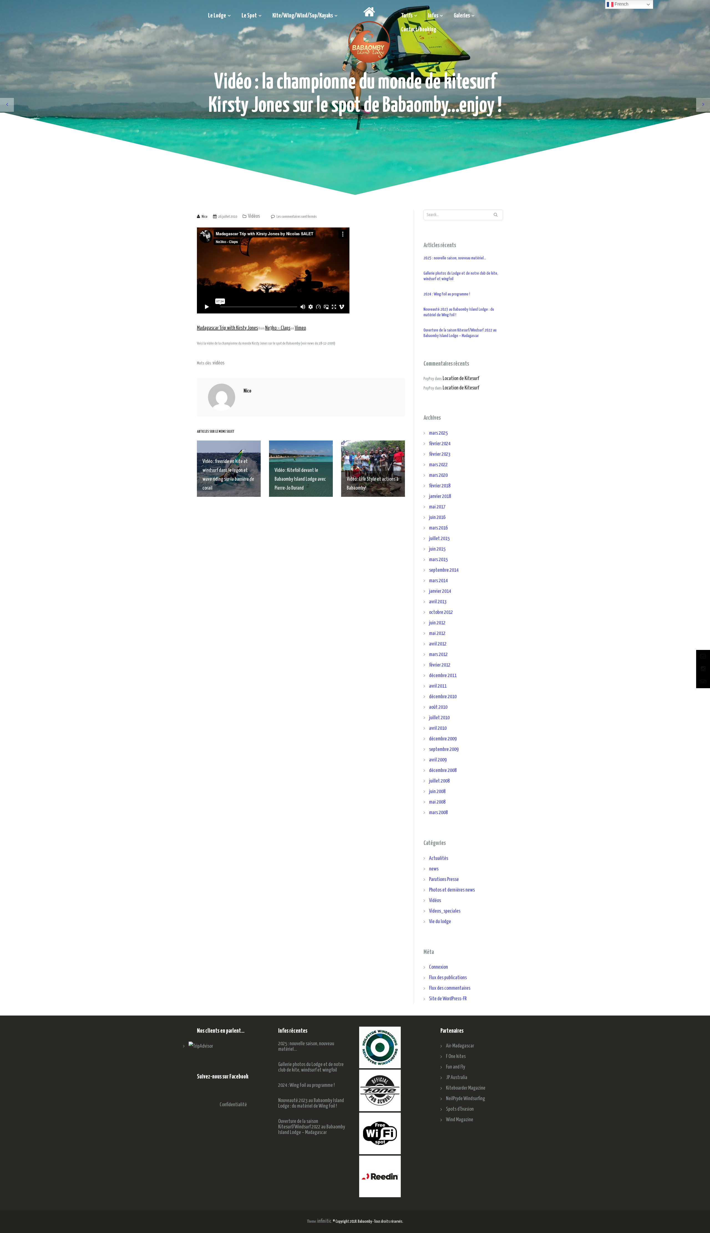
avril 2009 (438, 760)
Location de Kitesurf (461, 378)
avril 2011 (438, 686)
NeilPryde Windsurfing (465, 1098)
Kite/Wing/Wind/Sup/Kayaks (302, 16)
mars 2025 (438, 433)
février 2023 (439, 454)
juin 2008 (437, 791)
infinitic (324, 1221)
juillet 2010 (439, 717)
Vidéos (254, 216)
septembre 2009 (443, 749)
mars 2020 (438, 475)
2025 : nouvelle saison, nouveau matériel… (455, 258)
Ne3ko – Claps (277, 328)
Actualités (438, 858)
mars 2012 (438, 654)
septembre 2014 (443, 570)
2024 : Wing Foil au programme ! (447, 294)
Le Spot (249, 16)
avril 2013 (438, 601)
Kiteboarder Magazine (465, 1088)
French (620, 4)
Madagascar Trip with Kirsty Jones (227, 328)
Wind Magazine (459, 1119)
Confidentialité (233, 1104)
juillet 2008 (439, 781)
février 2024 (439, 443)
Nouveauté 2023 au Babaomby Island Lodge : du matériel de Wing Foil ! (459, 312)
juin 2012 (437, 623)
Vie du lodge (440, 921)
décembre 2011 (443, 675)
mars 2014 (438, 580)
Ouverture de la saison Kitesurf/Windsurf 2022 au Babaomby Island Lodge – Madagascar (460, 333)
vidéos (218, 363)
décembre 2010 (443, 696)
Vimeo (300, 328)
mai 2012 (437, 633)
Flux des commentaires (449, 988)
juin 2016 (437, 517)
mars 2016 (438, 528)
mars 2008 (438, 812)
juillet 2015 (439, 538)
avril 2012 (438, 644)
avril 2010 (438, 728)
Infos (433, 16)
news (433, 869)
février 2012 (439, 665)
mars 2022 (438, 464)
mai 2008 (437, 802)
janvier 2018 (440, 496)
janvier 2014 (440, 591)
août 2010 (438, 707)
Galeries (462, 16)
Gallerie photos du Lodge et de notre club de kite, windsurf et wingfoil (461, 276)
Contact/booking (418, 30)
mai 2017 (437, 507)
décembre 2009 (443, 738)
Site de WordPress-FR (447, 998)
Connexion (438, 967)
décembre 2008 (443, 770)
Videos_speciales (444, 911)
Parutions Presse (444, 879)
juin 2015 (437, 549)
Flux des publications (448, 977)
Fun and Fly (455, 1067)
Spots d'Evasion (460, 1109)
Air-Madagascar (460, 1046)
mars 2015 (438, 559)
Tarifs (406, 16)
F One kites (456, 1056)
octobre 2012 (441, 612)
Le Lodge (217, 16)
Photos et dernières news (452, 890)
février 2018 (439, 485)
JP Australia (456, 1077)
